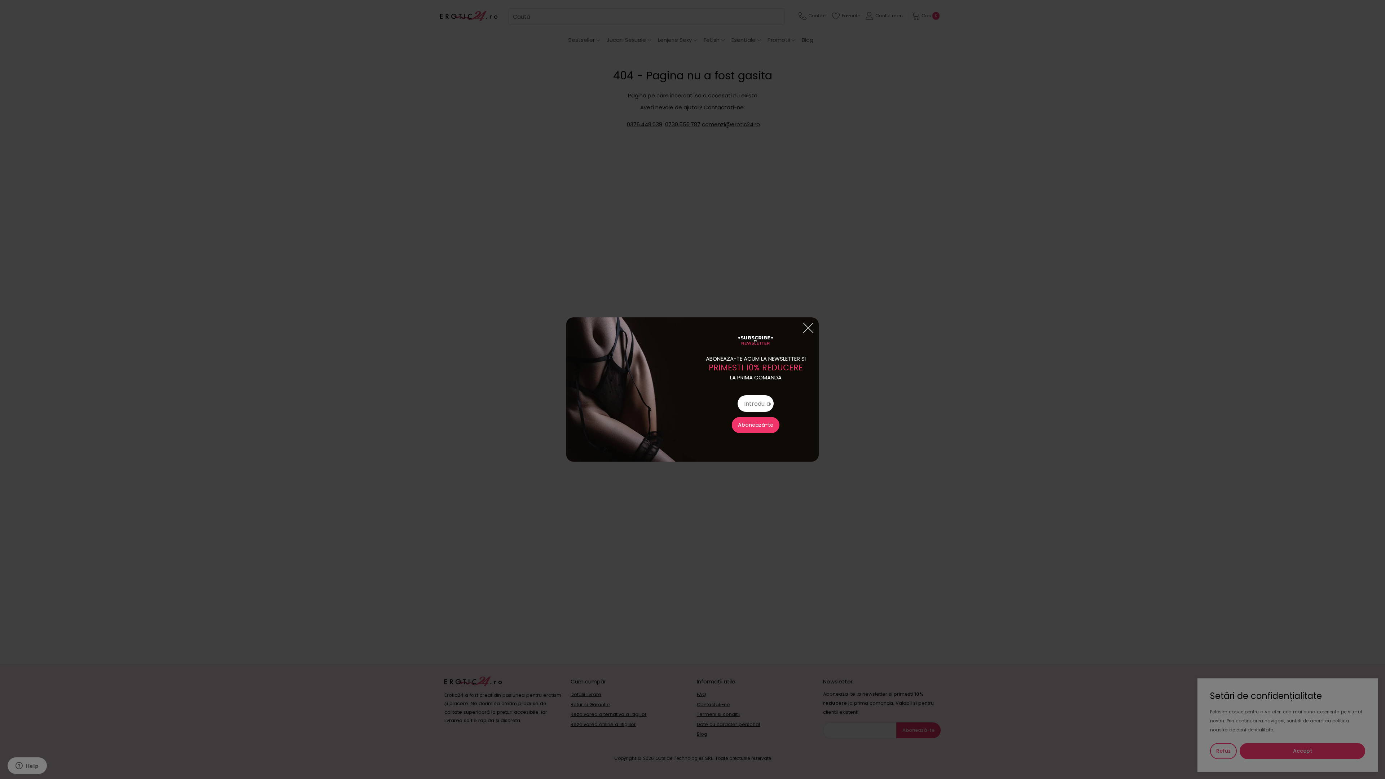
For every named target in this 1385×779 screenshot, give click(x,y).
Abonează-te (755, 424)
